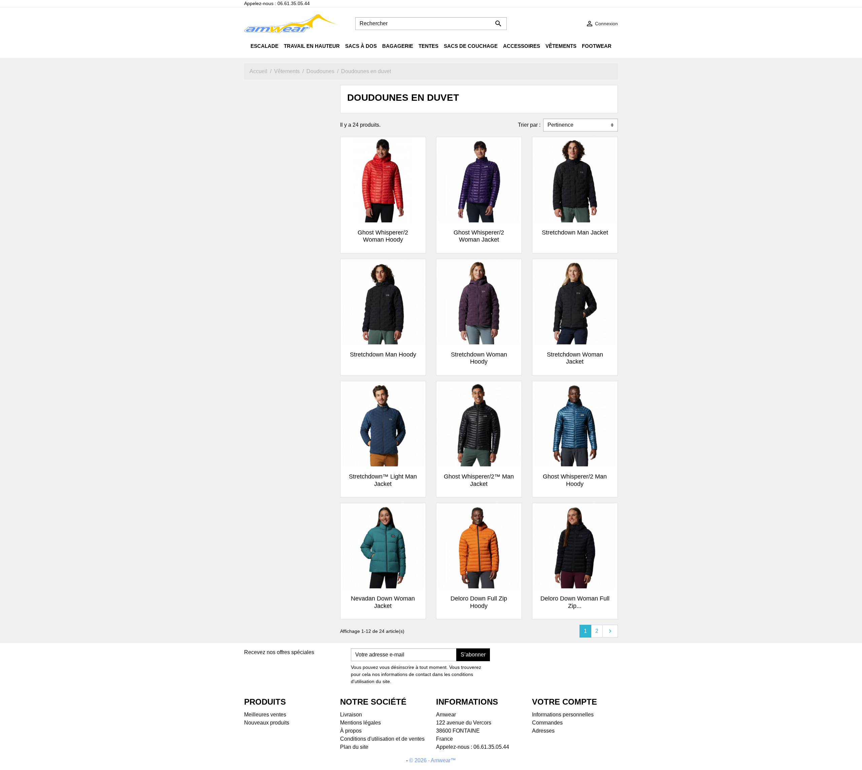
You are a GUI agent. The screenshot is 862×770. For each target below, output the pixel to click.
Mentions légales (360, 723)
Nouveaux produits (266, 723)
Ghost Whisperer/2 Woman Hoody (383, 236)
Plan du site (354, 747)
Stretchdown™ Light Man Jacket (383, 480)
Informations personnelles (563, 714)
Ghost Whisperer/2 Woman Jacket (479, 236)
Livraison (351, 714)
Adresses (543, 731)
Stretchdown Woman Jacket (575, 358)
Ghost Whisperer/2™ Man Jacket (479, 480)
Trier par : (529, 125)
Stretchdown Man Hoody (383, 354)
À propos (351, 731)
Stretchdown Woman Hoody (479, 358)
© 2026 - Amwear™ (432, 760)
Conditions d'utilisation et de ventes (382, 739)
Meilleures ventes (265, 714)
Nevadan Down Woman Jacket (383, 602)
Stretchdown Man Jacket (575, 232)
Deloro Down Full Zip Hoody (479, 602)
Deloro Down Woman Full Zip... (574, 602)
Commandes (547, 723)
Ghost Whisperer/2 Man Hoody (575, 480)
